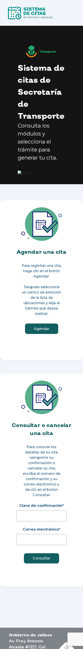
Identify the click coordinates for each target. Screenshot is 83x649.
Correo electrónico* (41, 529)
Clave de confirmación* (41, 505)
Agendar (41, 329)
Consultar (41, 558)
